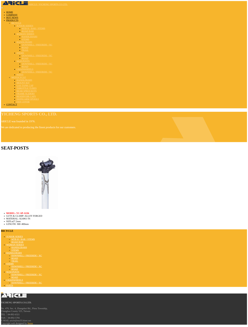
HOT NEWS (12, 17)
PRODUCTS (12, 20)
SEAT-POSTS (23, 61)
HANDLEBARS (29, 36)
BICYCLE (16, 23)
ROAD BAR (28, 31)
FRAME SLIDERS (26, 93)
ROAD (25, 47)
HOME (9, 12)
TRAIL (25, 50)
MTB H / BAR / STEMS (33, 28)
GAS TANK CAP (25, 85)
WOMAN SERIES (25, 34)
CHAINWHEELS (25, 69)
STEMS (25, 39)
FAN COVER (23, 102)
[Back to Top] (2, 292)
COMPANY (12, 15)
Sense (30, 323)
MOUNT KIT (23, 82)
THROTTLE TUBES (27, 88)
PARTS (20, 74)
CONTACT (11, 104)
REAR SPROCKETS (27, 91)
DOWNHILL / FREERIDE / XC (37, 44)
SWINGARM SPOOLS (28, 99)
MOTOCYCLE (18, 77)
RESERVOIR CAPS (26, 96)
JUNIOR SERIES (25, 25)
